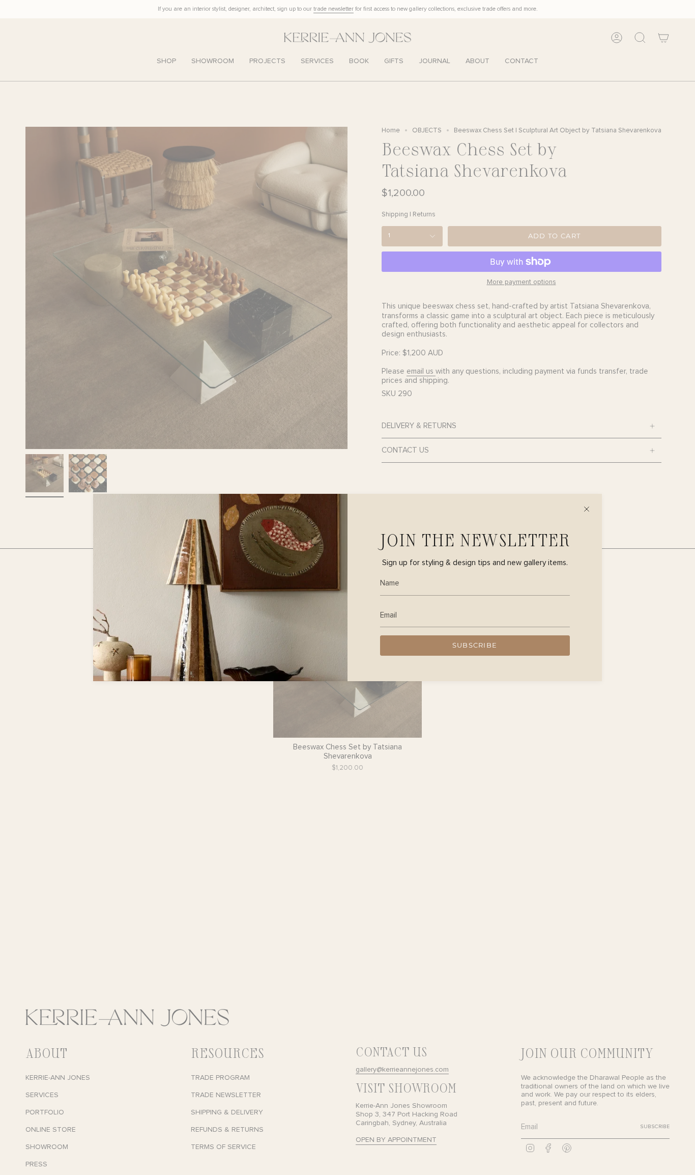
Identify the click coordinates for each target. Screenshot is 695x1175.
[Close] (587, 509)
